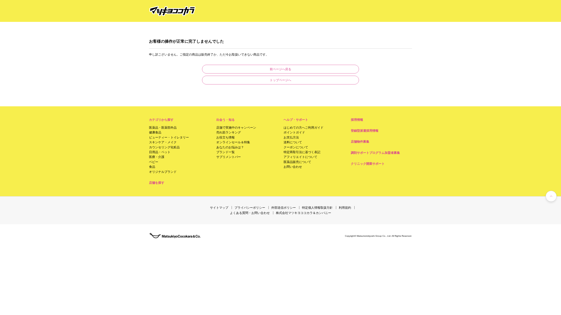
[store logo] (172, 11)
